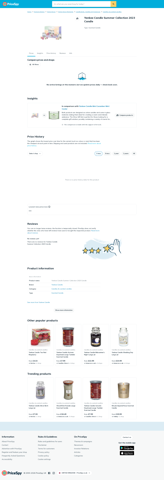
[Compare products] (77, 18)
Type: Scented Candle (92, 28)
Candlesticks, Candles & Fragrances (88, 12)
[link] (82, 115)
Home (29, 12)
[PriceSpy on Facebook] (49, 473)
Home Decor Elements (65, 12)
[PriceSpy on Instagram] (53, 473)
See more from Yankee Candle (38, 302)
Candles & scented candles (112, 12)
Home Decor (51, 12)
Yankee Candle (57, 285)
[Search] (113, 4)
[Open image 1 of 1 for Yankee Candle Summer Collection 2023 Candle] (51, 33)
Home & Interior (39, 12)
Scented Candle (57, 293)
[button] (34, 64)
